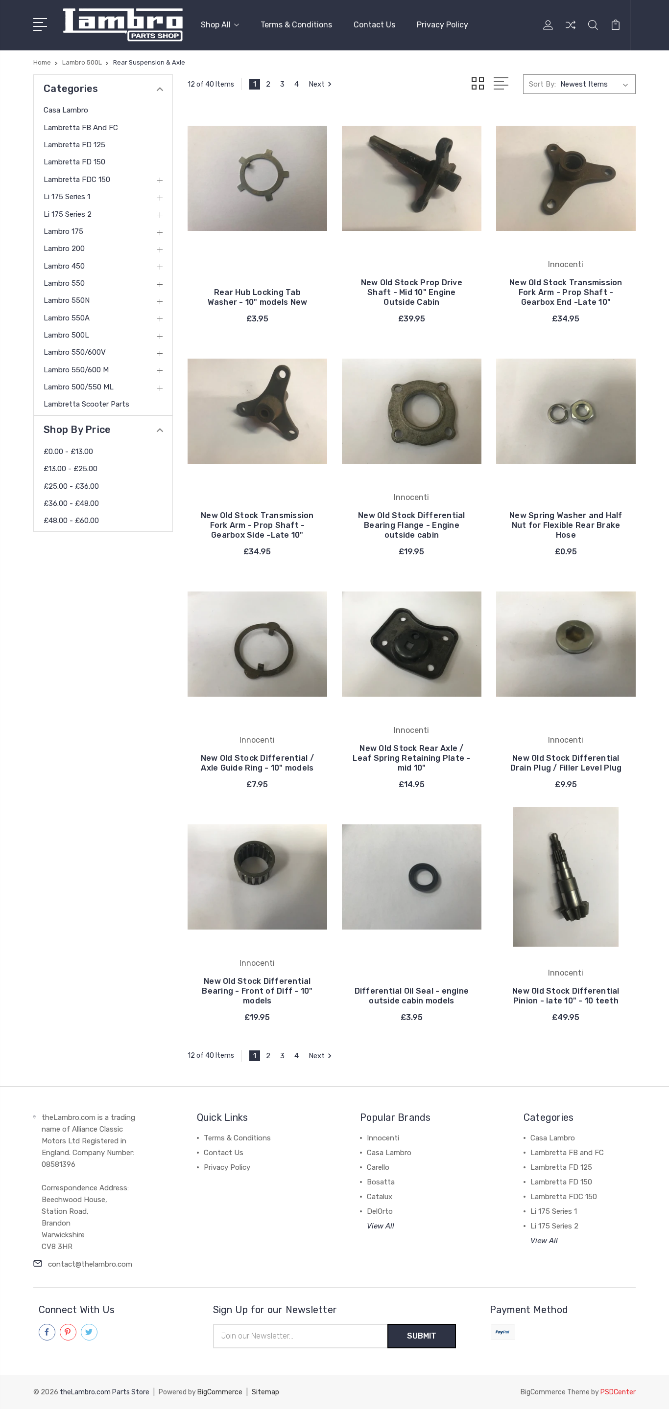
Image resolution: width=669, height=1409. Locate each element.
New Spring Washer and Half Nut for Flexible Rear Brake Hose (565, 525)
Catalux (379, 1196)
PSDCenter (618, 1392)
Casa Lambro (66, 110)
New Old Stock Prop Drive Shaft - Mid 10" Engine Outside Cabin (411, 292)
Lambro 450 (64, 266)
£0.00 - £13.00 (68, 451)
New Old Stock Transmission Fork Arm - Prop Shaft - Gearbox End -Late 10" (565, 292)
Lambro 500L (66, 335)
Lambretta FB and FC (81, 127)
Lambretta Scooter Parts (86, 404)
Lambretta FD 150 (74, 162)
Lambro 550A (67, 318)
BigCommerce (219, 1392)
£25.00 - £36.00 (71, 486)
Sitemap (265, 1392)
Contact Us (374, 24)
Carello (378, 1167)
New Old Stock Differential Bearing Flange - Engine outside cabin (411, 525)
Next (317, 84)
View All (380, 1226)
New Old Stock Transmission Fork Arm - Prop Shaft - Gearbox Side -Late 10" (257, 525)
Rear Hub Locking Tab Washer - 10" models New (258, 297)
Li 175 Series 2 (68, 214)
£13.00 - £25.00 (70, 468)
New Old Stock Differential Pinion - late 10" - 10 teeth (566, 995)
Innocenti (383, 1138)
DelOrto (380, 1211)
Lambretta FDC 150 (77, 179)
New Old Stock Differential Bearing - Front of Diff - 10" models (257, 991)
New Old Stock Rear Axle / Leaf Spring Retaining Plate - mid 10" (411, 758)
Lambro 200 (64, 248)
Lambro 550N (67, 300)
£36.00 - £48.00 (71, 503)
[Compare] (570, 31)
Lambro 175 (63, 231)
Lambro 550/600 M (76, 369)
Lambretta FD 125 (74, 144)
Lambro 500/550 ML (79, 387)
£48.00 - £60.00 (71, 520)
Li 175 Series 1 (67, 196)
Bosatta (381, 1182)
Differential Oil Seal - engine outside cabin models (412, 995)
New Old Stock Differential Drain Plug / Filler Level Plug (566, 763)
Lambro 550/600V (75, 352)
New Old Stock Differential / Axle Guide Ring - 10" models (257, 763)
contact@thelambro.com (90, 1264)
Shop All (216, 24)
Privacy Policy (442, 24)
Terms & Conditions (296, 24)
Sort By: (542, 84)
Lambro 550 (64, 283)
